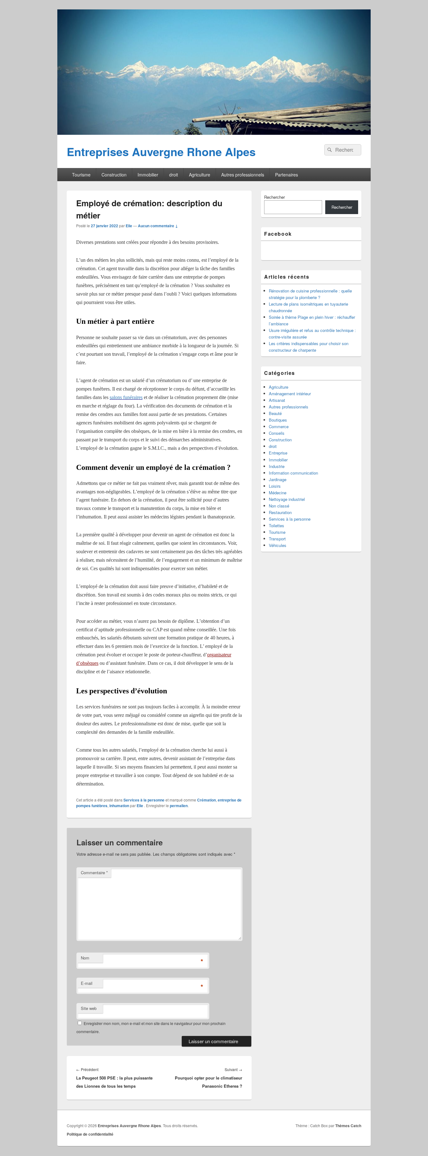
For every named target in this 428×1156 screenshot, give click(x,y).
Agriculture (199, 174)
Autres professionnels (242, 174)
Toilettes (276, 525)
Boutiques (278, 420)
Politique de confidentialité (90, 1134)
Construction (114, 174)
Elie (129, 226)
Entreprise (278, 453)
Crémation (206, 800)
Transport (277, 539)
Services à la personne (143, 800)
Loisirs (275, 486)
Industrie (276, 466)
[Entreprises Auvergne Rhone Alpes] (214, 132)
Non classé (279, 506)
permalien (179, 805)
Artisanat (277, 400)
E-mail (86, 983)
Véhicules (277, 545)
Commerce (279, 426)
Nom (85, 958)
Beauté (275, 413)
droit (173, 174)
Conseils (276, 433)
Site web (89, 1008)
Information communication (293, 473)
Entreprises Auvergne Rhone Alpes (161, 151)
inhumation (119, 805)
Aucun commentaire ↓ (158, 226)
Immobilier (148, 174)
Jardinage (277, 479)
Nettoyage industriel (287, 499)
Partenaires (286, 174)
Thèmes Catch (348, 1125)
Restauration (280, 512)
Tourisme (81, 174)
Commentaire (94, 872)
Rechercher (274, 197)
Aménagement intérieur (290, 394)
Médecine (277, 493)
